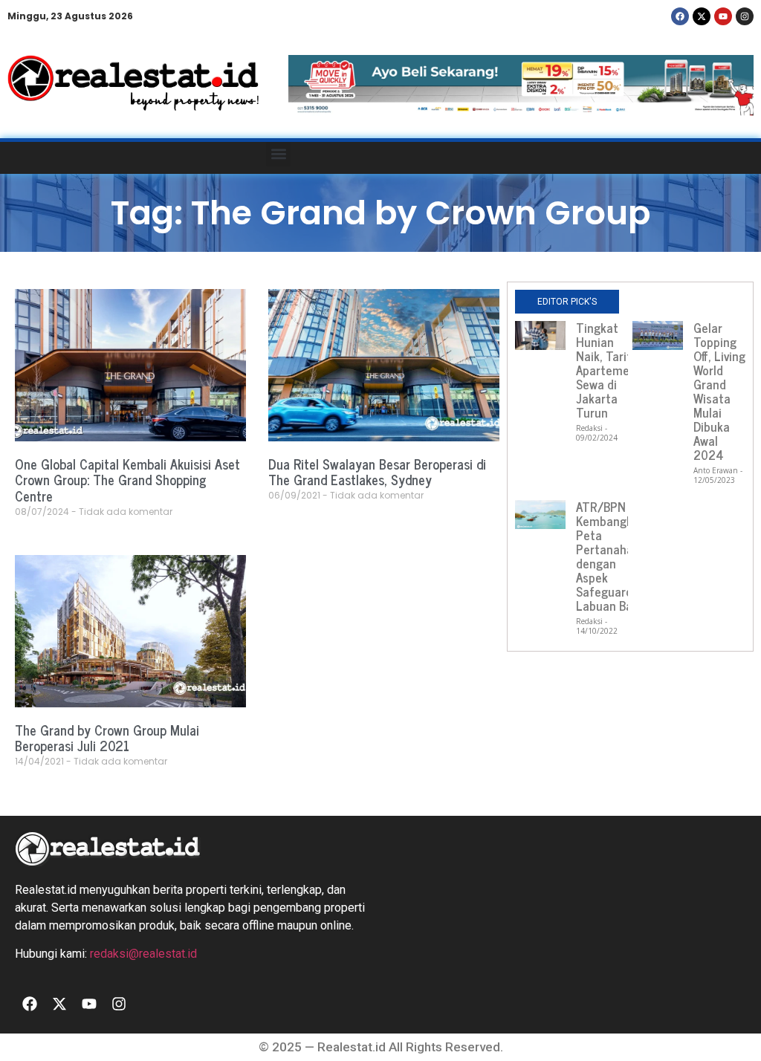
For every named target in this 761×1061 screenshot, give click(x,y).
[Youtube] (723, 16)
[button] (278, 154)
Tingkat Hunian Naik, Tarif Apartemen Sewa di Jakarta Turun (606, 370)
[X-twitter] (701, 16)
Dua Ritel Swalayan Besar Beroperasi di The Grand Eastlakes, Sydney (377, 471)
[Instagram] (745, 16)
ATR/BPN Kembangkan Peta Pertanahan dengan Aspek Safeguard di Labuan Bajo (611, 556)
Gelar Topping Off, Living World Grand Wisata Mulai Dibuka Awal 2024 (719, 391)
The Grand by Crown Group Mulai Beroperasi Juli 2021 (107, 737)
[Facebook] (680, 16)
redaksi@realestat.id (143, 954)
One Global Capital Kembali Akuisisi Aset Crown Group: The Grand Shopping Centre (127, 479)
